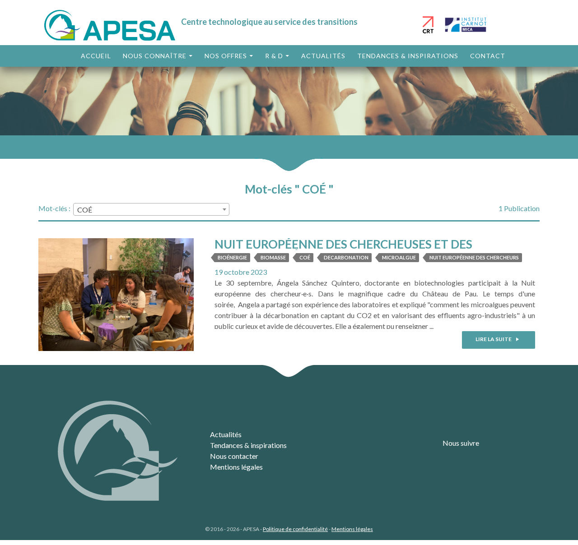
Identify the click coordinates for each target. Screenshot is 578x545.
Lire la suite (494, 339)
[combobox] (151, 209)
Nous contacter (234, 456)
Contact (487, 56)
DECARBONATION (346, 257)
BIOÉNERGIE (232, 257)
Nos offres (226, 56)
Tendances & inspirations (407, 56)
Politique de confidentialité (295, 529)
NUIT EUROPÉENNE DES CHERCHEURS (474, 257)
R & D (274, 56)
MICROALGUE (399, 257)
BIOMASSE (273, 257)
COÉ (304, 257)
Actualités (323, 56)
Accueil (96, 56)
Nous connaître (154, 56)
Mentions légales (236, 466)
